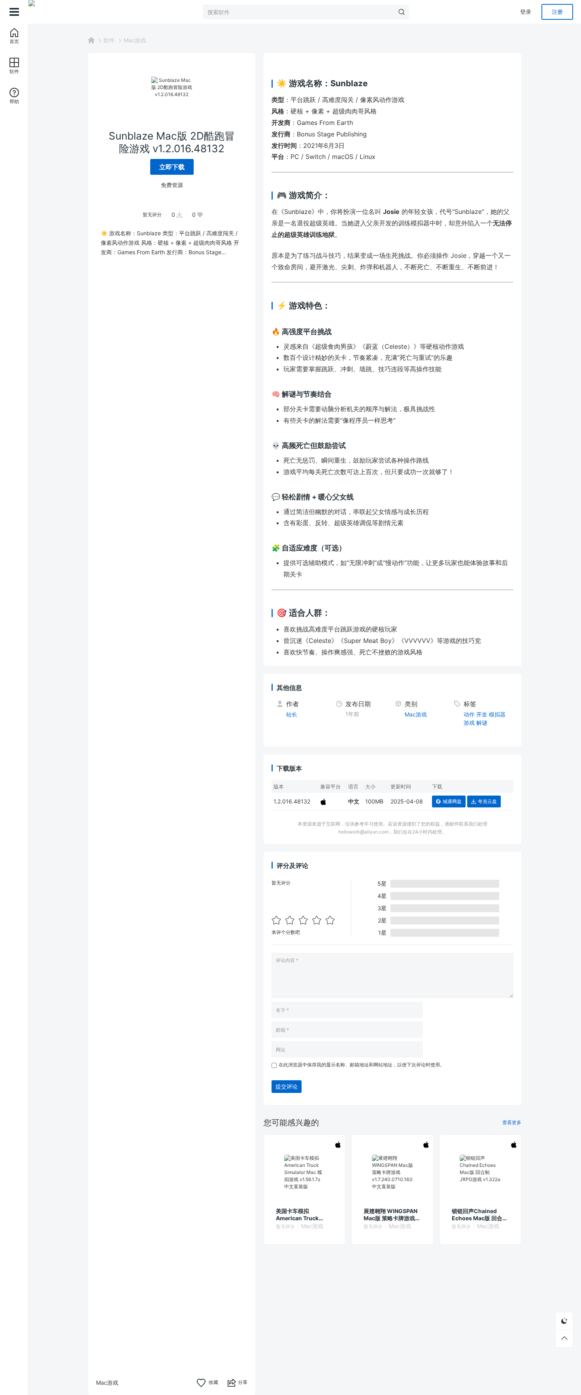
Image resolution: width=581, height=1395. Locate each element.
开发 (481, 714)
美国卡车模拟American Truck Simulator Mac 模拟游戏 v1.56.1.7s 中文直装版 (304, 1215)
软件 (109, 40)
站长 (291, 714)
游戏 (469, 722)
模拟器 (497, 714)
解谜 (481, 722)
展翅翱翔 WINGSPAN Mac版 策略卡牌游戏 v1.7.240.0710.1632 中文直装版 (390, 1215)
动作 (469, 714)
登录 (525, 11)
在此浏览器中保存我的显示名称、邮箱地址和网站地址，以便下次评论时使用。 (362, 1065)
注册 (557, 11)
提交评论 (286, 1086)
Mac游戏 (135, 40)
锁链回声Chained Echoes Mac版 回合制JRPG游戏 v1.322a (480, 1215)
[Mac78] (68, 12)
